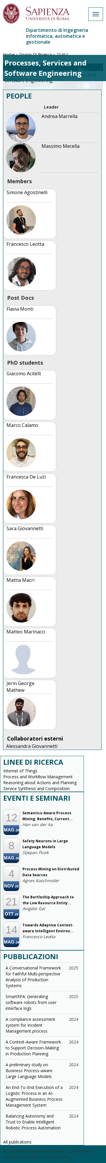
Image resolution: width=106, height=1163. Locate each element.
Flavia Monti (19, 309)
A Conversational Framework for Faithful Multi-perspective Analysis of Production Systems (33, 976)
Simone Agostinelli (26, 192)
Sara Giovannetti (24, 528)
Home (9, 54)
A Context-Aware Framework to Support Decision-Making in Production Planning (33, 1047)
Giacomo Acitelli (23, 373)
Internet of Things (20, 771)
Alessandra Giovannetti (31, 746)
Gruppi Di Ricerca (35, 54)
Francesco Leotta (25, 244)
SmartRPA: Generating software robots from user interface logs (31, 1002)
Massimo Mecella (61, 146)
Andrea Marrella (59, 116)
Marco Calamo (22, 425)
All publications (17, 1142)
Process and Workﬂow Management (38, 776)
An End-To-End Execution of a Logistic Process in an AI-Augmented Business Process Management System (34, 1096)
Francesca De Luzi (26, 477)
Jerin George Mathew (20, 686)
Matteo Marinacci (25, 631)
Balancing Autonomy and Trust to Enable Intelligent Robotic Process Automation (33, 1122)
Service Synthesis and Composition (36, 788)
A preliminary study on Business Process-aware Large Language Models (29, 1070)
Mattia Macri (20, 580)
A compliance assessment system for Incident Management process (30, 1025)
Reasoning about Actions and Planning (40, 782)
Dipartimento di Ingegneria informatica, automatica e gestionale (57, 36)
